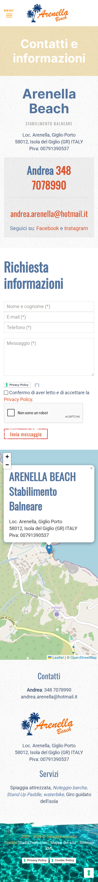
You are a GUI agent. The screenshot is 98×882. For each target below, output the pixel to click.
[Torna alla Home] (49, 13)
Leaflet (57, 657)
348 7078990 (51, 177)
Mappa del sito (63, 842)
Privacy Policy (18, 399)
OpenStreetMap (84, 657)
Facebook (47, 228)
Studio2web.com (32, 842)
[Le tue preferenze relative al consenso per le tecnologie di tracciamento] (89, 873)
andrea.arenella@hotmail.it (49, 213)
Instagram (76, 228)
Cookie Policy (64, 860)
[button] (9, 13)
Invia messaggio (26, 434)
